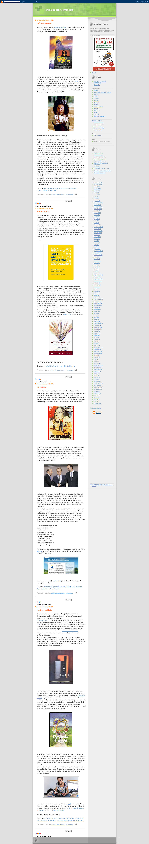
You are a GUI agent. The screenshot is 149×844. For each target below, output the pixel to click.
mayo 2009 (97, 267)
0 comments (69, 194)
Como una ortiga (98, 155)
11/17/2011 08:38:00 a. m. (58, 370)
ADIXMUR (96, 100)
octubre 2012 (97, 349)
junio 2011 (96, 317)
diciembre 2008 (98, 257)
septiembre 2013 (98, 365)
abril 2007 (96, 216)
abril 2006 (96, 192)
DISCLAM (96, 114)
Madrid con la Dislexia (99, 116)
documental (43, 820)
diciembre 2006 (98, 209)
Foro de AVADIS (98, 135)
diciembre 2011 (98, 329)
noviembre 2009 (98, 279)
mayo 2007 (97, 219)
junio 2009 (96, 269)
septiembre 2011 (98, 323)
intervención (73, 188)
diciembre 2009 (98, 281)
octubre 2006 (97, 205)
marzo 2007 (97, 215)
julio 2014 (96, 379)
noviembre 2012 (98, 351)
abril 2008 (96, 241)
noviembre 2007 (98, 231)
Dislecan (39, 551)
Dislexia (66, 188)
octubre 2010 (97, 301)
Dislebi (95, 96)
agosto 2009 (97, 273)
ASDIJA (96, 104)
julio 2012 (96, 343)
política (56, 190)
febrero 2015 (97, 393)
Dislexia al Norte (98, 106)
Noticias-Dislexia (58, 810)
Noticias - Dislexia (98, 122)
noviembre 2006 (98, 206)
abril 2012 (96, 337)
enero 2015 (97, 391)
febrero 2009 (97, 261)
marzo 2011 (97, 311)
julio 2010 (96, 295)
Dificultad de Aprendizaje (55, 188)
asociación (47, 818)
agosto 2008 (97, 249)
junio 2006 (96, 196)
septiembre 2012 (98, 347)
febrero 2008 (97, 237)
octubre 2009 (97, 277)
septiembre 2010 (98, 299)
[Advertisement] (96, 448)
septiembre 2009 (98, 275)
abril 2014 (96, 375)
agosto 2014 (97, 381)
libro (51, 190)
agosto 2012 (97, 345)
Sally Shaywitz (67, 314)
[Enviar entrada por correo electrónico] (75, 194)
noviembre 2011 (98, 327)
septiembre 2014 (98, 383)
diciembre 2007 (98, 233)
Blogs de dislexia (56, 587)
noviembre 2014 (98, 387)
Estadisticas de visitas (95, 408)
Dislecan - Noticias (99, 124)
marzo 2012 (97, 335)
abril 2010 (96, 289)
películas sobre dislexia (76, 820)
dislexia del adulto (68, 818)
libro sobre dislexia (62, 366)
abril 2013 (96, 355)
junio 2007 (96, 220)
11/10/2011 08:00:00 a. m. (58, 593)
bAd (69, 804)
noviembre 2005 (98, 182)
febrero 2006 (97, 188)
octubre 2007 (97, 229)
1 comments (69, 370)
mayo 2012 (97, 339)
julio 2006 (96, 198)
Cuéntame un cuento (99, 172)
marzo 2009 (97, 263)
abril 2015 (96, 397)
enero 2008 (97, 235)
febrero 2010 (97, 285)
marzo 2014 (97, 373)
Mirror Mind (97, 166)
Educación (52, 589)
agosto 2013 (97, 363)
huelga (50, 820)
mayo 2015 (97, 399)
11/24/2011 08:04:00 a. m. (58, 194)
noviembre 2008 (98, 255)
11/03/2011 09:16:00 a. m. (58, 824)
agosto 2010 (97, 297)
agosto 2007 (97, 224)
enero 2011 (97, 307)
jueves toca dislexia (60, 27)
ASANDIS (96, 102)
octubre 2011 (97, 325)
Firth (50, 366)
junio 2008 (96, 245)
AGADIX (96, 108)
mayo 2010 (97, 291)
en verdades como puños (70, 631)
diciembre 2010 (98, 305)
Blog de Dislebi (98, 130)
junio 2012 (96, 341)
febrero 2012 (97, 333)
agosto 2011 (97, 321)
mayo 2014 (97, 377)
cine (45, 188)
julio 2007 (96, 223)
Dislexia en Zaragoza (99, 161)
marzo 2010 (97, 287)
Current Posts (97, 403)
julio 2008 (96, 247)
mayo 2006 (97, 194)
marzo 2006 (97, 190)
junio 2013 (96, 359)
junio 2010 (96, 293)
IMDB (76, 81)
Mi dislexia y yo (42, 620)
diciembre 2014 (98, 389)
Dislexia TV (97, 85)
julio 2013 (96, 361)
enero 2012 (97, 331)
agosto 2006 (97, 201)
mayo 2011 (97, 315)
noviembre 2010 (98, 303)
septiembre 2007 (98, 227)
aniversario (47, 587)
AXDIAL (96, 112)
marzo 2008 (97, 239)
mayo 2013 (97, 357)
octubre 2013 (97, 367)
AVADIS (39, 624)
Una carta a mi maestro (100, 159)
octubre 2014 (97, 385)
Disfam (96, 90)
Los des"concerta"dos (100, 157)
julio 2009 (96, 271)
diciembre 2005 (98, 184)
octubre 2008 (97, 253)
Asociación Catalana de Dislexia (102, 92)
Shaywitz (72, 366)
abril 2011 (96, 313)
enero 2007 (97, 210)
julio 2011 (96, 319)
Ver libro (94, 72)
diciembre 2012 (98, 353)
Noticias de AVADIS (99, 128)
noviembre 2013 (98, 369)
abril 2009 (96, 265)
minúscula (57, 581)
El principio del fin (98, 153)
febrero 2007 (97, 213)
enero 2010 (97, 283)
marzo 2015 (97, 395)
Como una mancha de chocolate (102, 170)
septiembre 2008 (98, 251)
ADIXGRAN (97, 110)
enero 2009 (97, 259)
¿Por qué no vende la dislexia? (102, 168)
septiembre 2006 (98, 202)
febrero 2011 (97, 309)
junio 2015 (96, 401)
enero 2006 (97, 186)
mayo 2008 (97, 243)
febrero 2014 (97, 371)
